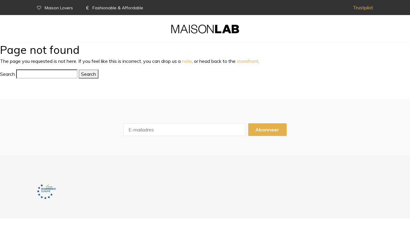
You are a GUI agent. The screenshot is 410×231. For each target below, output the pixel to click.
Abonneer (267, 130)
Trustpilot (363, 8)
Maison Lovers (59, 8)
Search (7, 74)
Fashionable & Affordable (117, 8)
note (187, 61)
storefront (247, 61)
